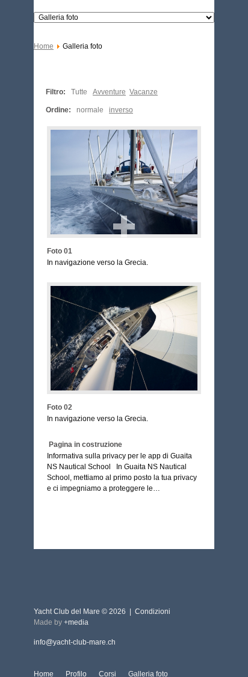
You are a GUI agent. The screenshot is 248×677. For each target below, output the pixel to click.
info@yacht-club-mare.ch (75, 642)
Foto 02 (59, 407)
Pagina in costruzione (84, 444)
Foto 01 (59, 251)
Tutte (79, 92)
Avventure (109, 92)
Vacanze (143, 92)
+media (76, 622)
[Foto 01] (124, 182)
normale (90, 110)
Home (44, 46)
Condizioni (152, 611)
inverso (121, 110)
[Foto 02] (124, 338)
